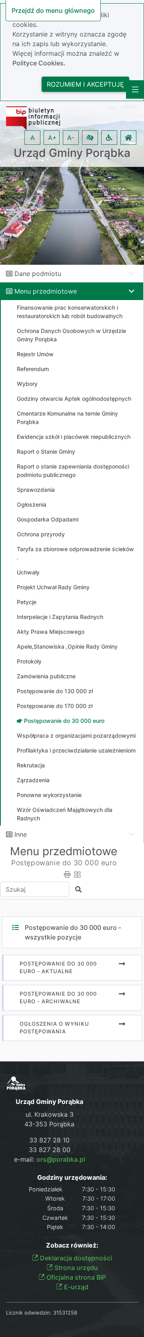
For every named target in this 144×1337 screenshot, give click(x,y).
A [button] (32, 138)
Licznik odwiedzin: (29, 1312)
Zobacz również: (72, 1245)
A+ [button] (52, 138)
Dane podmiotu (37, 274)
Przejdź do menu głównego (53, 10)
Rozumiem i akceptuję (85, 84)
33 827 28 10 (49, 1140)
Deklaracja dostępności (75, 1258)
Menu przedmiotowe (45, 291)
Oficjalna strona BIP (75, 1277)
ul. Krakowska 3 (50, 1114)
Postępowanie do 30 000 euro (63, 862)
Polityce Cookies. (39, 63)
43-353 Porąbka (49, 1124)
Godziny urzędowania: (72, 1177)
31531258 (65, 1312)
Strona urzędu (75, 1268)
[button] (90, 137)
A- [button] (70, 138)
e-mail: (49, 1159)
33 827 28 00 (49, 1150)
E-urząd (75, 1287)
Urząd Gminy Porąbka (72, 153)
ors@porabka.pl (60, 1159)
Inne (20, 834)
